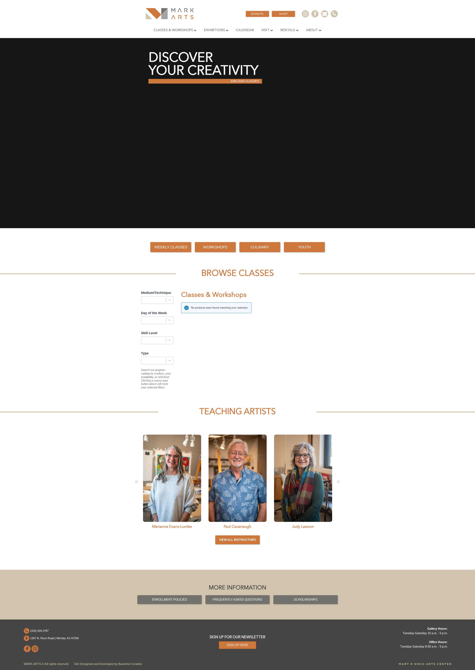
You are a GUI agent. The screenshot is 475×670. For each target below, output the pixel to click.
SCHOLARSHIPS (305, 599)
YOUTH (304, 247)
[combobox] (157, 300)
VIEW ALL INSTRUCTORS (237, 539)
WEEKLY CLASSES (170, 247)
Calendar (245, 30)
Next (338, 482)
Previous (136, 482)
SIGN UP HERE (237, 645)
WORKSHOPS (215, 247)
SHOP (283, 13)
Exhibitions (214, 30)
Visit (265, 30)
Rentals (287, 30)
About (312, 30)
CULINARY (260, 247)
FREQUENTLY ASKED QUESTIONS (237, 599)
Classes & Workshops (173, 30)
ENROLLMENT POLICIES (169, 599)
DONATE (257, 13)
